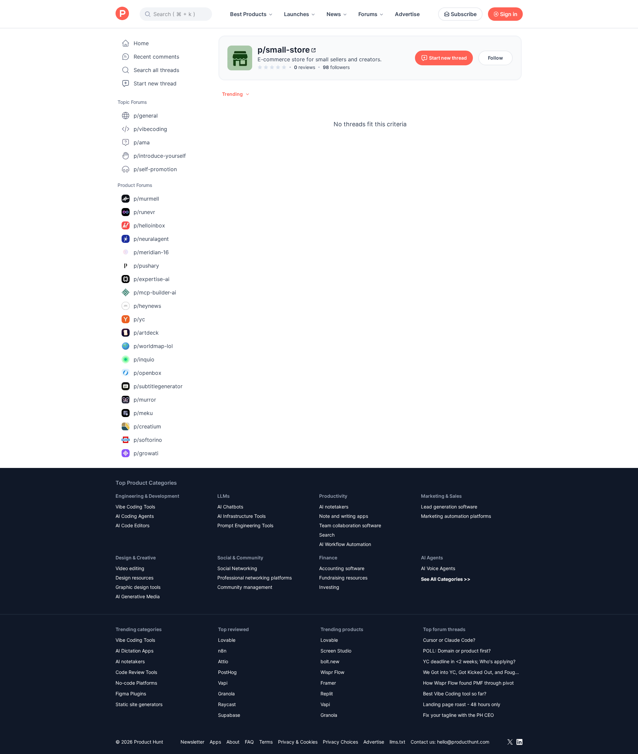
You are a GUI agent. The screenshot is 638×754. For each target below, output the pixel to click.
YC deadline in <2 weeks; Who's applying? (469, 661)
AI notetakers (333, 506)
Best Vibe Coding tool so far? (454, 693)
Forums (367, 14)
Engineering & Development (147, 496)
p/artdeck (146, 332)
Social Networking (237, 568)
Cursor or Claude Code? (449, 640)
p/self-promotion (155, 169)
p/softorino (148, 439)
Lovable (226, 640)
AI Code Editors (132, 525)
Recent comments (156, 56)
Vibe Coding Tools (135, 506)
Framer (328, 683)
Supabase (229, 715)
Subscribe (464, 14)
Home (141, 43)
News (334, 14)
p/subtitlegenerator (158, 386)
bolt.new (330, 661)
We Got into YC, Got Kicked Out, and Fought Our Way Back (471, 672)
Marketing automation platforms (456, 516)
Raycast (227, 704)
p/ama (142, 142)
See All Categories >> (446, 579)
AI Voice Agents (438, 568)
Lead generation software (449, 506)
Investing (329, 587)
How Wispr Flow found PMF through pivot (468, 683)
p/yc (139, 319)
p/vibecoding (150, 129)
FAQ (249, 742)
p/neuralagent (151, 238)
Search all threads (156, 70)
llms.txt (397, 742)
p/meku (143, 413)
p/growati (146, 453)
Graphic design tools (138, 587)
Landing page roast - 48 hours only (461, 704)
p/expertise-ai (151, 279)
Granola (226, 693)
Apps (215, 742)
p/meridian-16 (151, 252)
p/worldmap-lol (153, 346)
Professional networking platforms (254, 577)
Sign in (508, 14)
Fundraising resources (343, 577)
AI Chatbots (230, 506)
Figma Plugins (131, 693)
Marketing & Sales (441, 496)
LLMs (223, 496)
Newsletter (192, 742)
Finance (328, 557)
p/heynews (147, 305)
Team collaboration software (350, 525)
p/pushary (146, 265)
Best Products (248, 14)
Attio (223, 661)
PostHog (227, 672)
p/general (146, 115)
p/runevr (144, 212)
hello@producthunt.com (463, 742)
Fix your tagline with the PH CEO (458, 715)
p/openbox (147, 372)
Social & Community (240, 557)
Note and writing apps (343, 516)
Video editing (130, 568)
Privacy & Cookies (297, 742)
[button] (236, 94)
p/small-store (284, 50)
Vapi (222, 683)
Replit (327, 693)
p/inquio (144, 359)
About (232, 742)
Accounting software (341, 568)
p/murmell (146, 198)
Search (327, 535)
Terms (266, 742)
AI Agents (432, 557)
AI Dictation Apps (134, 651)
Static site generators (139, 704)
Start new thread (155, 83)
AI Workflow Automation (345, 544)
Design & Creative (136, 557)
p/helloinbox (149, 225)
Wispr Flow (332, 672)
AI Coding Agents (135, 516)
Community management (244, 587)
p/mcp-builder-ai (155, 292)
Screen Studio (336, 651)
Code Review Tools (136, 672)
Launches (296, 14)
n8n (222, 651)
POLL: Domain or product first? (457, 651)
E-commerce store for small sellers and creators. (319, 59)
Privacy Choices (340, 742)
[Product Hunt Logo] (122, 14)
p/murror (145, 399)
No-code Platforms (136, 683)
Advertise (407, 14)
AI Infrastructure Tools (241, 516)
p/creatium (147, 426)
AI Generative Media (138, 596)
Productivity (333, 496)
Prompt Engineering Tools (245, 525)
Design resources (134, 577)
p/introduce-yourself (160, 155)
